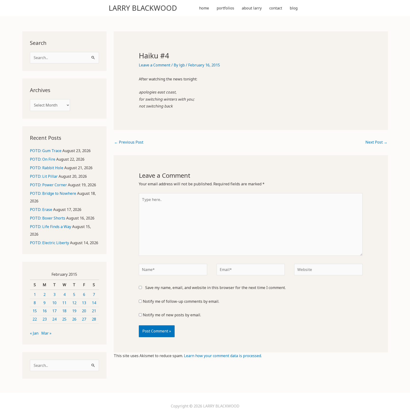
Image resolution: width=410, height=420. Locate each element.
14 (94, 302)
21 (94, 310)
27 (84, 319)
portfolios (225, 8)
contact (275, 8)
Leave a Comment (154, 65)
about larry (252, 8)
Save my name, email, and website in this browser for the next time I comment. (215, 287)
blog (294, 8)
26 (74, 319)
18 (64, 310)
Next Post (376, 142)
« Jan (34, 333)
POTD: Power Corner (48, 184)
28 (94, 319)
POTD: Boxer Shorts (47, 218)
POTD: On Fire (42, 159)
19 (74, 310)
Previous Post (128, 142)
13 (84, 302)
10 (54, 302)
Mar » (46, 333)
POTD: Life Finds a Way (50, 226)
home (204, 8)
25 (64, 319)
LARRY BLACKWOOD (143, 8)
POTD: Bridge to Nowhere (53, 193)
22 (35, 319)
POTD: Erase (41, 209)
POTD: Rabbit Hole (46, 167)
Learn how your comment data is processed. (223, 355)
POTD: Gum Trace (45, 150)
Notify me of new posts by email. (172, 314)
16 (44, 310)
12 (74, 302)
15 (35, 310)
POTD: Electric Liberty (49, 242)
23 (44, 319)
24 (54, 319)
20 (84, 310)
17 (54, 310)
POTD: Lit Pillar (44, 176)
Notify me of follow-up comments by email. (181, 301)
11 (64, 302)
